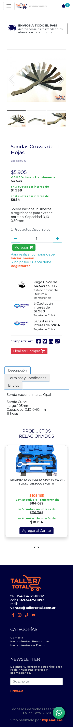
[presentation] (34, 547)
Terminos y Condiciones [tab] (27, 378)
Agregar (22, 247)
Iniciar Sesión (22, 258)
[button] (61, 79)
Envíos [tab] (13, 385)
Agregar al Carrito (36, 531)
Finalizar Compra (27, 351)
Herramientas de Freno (27, 645)
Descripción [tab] (17, 370)
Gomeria (16, 637)
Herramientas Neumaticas (29, 641)
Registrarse (21, 266)
